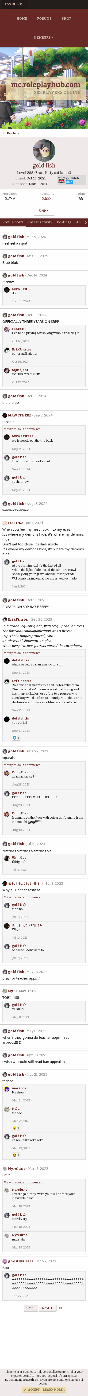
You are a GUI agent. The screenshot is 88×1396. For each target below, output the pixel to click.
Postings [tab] (64, 222)
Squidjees (20, 370)
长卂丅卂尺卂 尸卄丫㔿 (26, 883)
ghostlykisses (21, 1261)
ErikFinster (21, 349)
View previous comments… (23, 429)
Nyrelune (17, 1169)
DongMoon (21, 772)
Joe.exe (18, 329)
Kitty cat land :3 (58, 173)
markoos (19, 1088)
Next (46, 1308)
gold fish (16, 237)
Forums (44, 19)
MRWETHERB (23, 289)
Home (21, 19)
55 (81, 198)
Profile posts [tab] (12, 222)
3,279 (10, 198)
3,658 (47, 198)
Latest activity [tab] (40, 222)
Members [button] (42, 38)
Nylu (12, 991)
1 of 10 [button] (30, 1308)
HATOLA (16, 523)
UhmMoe (19, 857)
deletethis (20, 660)
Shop (67, 19)
